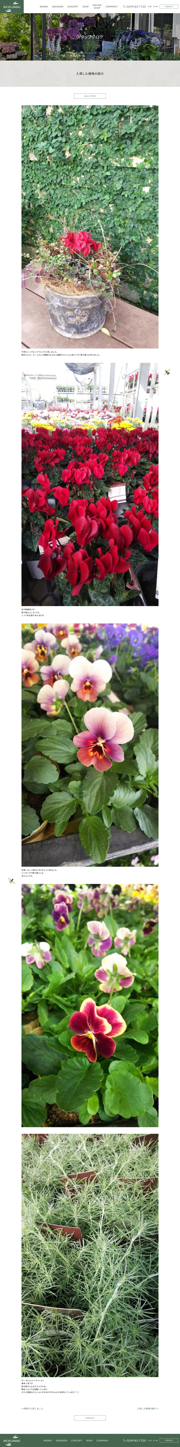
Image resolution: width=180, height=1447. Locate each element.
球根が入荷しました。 (33, 1408)
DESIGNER (57, 6)
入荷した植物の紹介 (147, 1408)
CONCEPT (73, 6)
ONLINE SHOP (97, 6)
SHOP (85, 6)
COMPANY (111, 6)
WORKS (44, 6)
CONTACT (169, 7)
